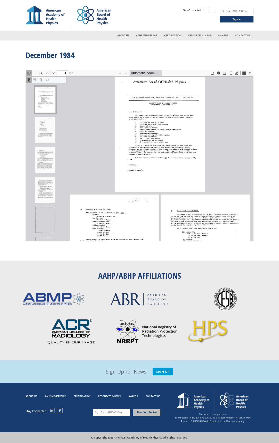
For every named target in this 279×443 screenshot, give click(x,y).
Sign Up (163, 371)
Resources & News (199, 35)
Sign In (237, 19)
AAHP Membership (146, 35)
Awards (223, 35)
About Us (123, 35)
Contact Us (242, 35)
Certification (173, 35)
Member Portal (147, 412)
